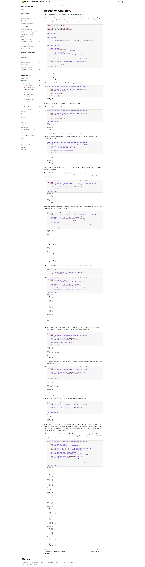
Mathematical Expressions (27, 36)
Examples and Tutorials (51, 6)
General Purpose (27, 83)
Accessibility (51, 562)
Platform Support (25, 18)
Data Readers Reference (27, 67)
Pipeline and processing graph (28, 32)
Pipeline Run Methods (26, 125)
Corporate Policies (59, 562)
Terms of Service (43, 562)
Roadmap (23, 149)
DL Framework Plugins (26, 48)
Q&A (22, 138)
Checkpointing (24, 64)
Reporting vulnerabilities (27, 23)
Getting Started (25, 20)
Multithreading (25, 60)
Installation (24, 16)
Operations (24, 80)
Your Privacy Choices (33, 562)
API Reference (24, 57)
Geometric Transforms (29, 99)
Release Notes (24, 144)
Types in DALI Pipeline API (27, 34)
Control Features (25, 62)
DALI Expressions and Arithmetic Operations (29, 86)
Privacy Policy (24, 562)
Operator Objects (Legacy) (27, 46)
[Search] (118, 2)
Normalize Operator (29, 97)
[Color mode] (123, 2)
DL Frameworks (25, 72)
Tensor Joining (27, 92)
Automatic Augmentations (27, 44)
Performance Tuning (26, 120)
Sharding (23, 122)
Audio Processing (27, 106)
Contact (76, 562)
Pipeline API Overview (26, 29)
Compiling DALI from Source (28, 129)
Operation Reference (26, 41)
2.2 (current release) (58, 2)
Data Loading (24, 78)
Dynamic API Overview (26, 55)
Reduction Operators (29, 89)
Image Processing (27, 104)
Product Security (69, 562)
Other (22, 113)
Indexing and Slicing (26, 39)
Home (22, 9)
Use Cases (23, 111)
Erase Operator (27, 101)
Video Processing (27, 109)
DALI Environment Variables (28, 132)
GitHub (23, 147)
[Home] (43, 6)
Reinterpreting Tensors (29, 94)
